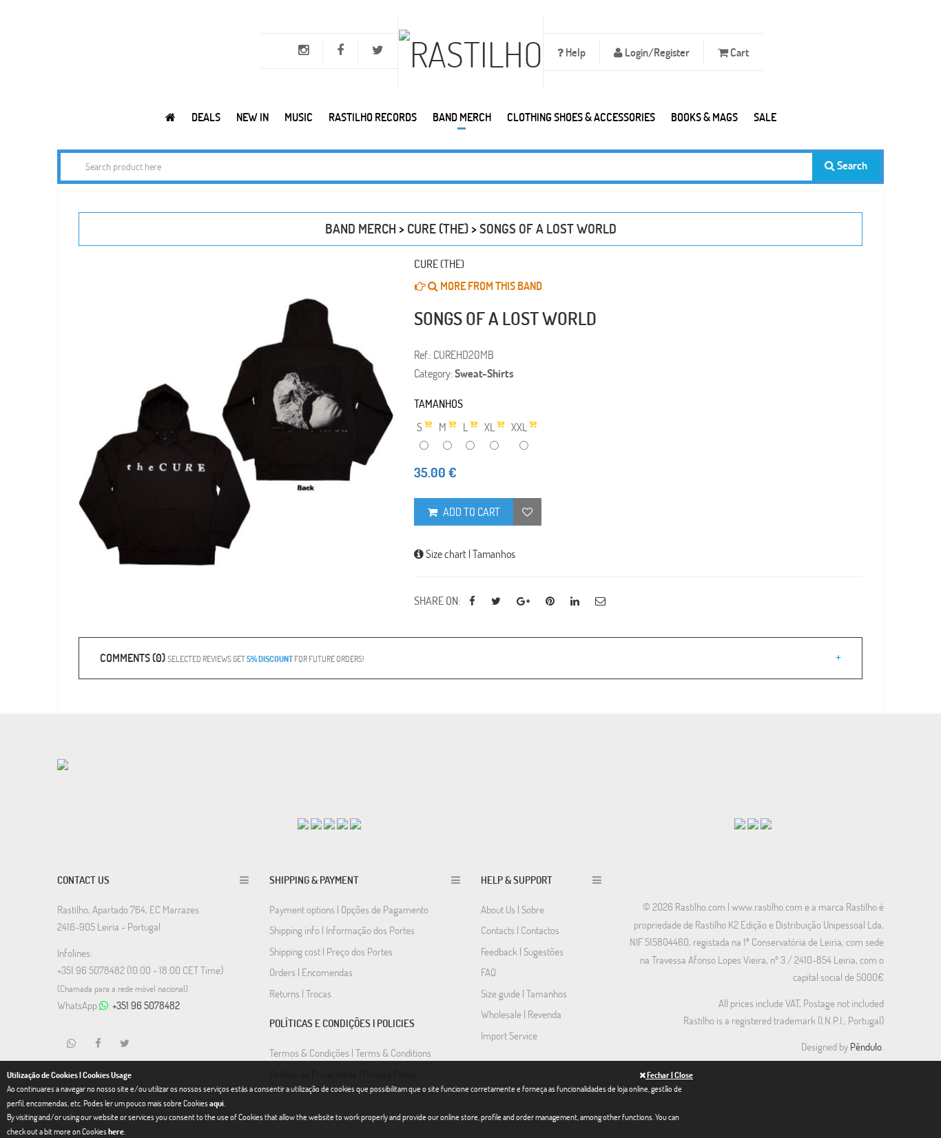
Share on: (437, 600)
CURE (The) (437, 228)
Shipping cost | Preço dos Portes (331, 951)
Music (299, 117)
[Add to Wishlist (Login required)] (527, 512)
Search (851, 165)
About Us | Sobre (512, 909)
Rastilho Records (373, 117)
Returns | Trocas (300, 993)
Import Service (509, 1035)
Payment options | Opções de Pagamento (348, 909)
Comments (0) (232, 657)
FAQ (488, 972)
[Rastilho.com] (170, 117)
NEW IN (252, 117)
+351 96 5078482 (146, 1005)
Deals (206, 117)
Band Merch (462, 117)
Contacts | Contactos (520, 930)
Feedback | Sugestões (522, 951)
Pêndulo (866, 1046)
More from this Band (490, 285)
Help (574, 52)
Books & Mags (704, 117)
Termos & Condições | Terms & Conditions (350, 1052)
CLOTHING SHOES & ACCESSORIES (581, 117)
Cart (738, 52)
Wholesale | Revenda (521, 1014)
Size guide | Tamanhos (524, 993)
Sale (765, 117)
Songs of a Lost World (548, 228)
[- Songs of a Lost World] (236, 432)
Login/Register (656, 52)
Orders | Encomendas (311, 972)
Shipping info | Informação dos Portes (342, 930)
